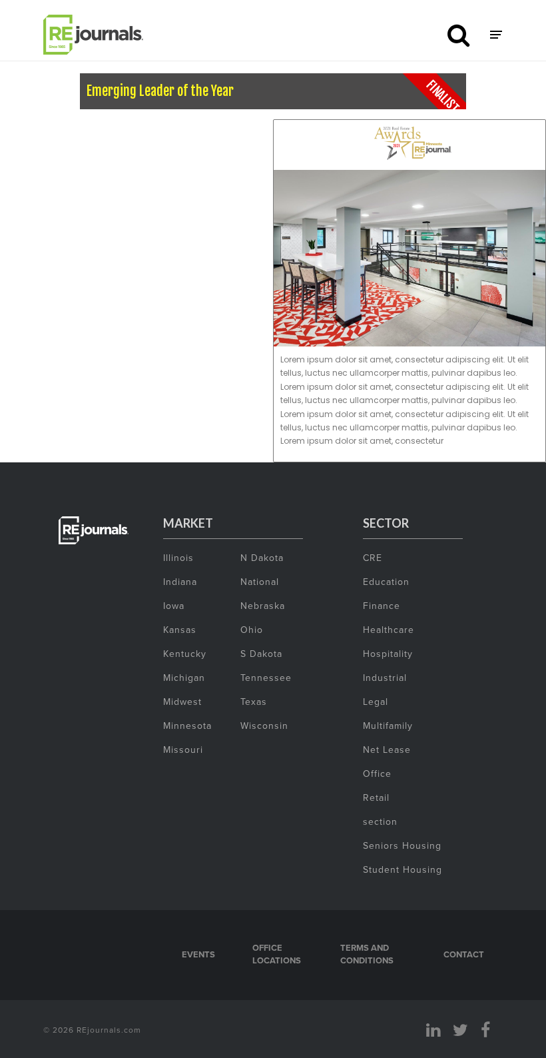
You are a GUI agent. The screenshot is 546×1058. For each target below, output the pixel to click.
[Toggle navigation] (496, 35)
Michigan (184, 677)
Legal (375, 701)
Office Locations (276, 954)
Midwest (182, 701)
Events (198, 954)
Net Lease (387, 749)
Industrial (385, 677)
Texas (253, 701)
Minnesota (187, 725)
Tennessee (266, 677)
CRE (372, 557)
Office (377, 773)
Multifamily (388, 725)
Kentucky (184, 653)
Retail (376, 797)
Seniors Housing (402, 845)
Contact (463, 954)
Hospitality (388, 653)
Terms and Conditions (367, 954)
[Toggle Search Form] (458, 35)
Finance (381, 605)
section (380, 821)
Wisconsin (264, 725)
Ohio (251, 629)
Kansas (179, 629)
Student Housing (402, 869)
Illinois (178, 557)
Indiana (180, 581)
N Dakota (262, 557)
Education (386, 581)
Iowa (173, 605)
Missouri (183, 749)
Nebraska (262, 605)
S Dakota (261, 653)
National (259, 581)
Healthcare (388, 629)
